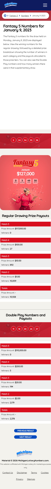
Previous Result (25, 430)
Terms (34, 472)
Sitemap (31, 479)
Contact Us (7, 472)
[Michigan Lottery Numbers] (5, 15)
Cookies (45, 472)
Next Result (25, 437)
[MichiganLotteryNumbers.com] (10, 9)
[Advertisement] (25, 99)
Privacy (19, 479)
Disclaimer (22, 472)
